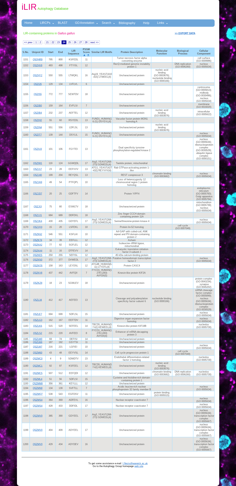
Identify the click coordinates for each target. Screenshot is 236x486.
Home (28, 22)
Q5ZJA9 (37, 182)
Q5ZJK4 (37, 221)
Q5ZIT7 (38, 134)
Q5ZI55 (38, 94)
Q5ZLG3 (37, 320)
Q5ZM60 (37, 352)
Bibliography (127, 23)
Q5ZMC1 (37, 365)
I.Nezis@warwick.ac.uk (135, 463)
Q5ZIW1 (37, 163)
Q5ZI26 (38, 84)
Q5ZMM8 (38, 383)
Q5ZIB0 (38, 105)
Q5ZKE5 (37, 255)
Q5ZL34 (37, 300)
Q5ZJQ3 (37, 227)
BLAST (62, 22)
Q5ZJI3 (38, 206)
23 (58, 42)
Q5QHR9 (37, 59)
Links (160, 22)
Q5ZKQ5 (37, 265)
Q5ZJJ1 (37, 215)
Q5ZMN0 (37, 388)
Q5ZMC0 (37, 358)
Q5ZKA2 (37, 244)
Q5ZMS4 (37, 400)
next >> (94, 42)
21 (47, 42)
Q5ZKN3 (37, 259)
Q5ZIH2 (38, 120)
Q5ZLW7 (37, 346)
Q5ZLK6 (37, 326)
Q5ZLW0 (37, 339)
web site (138, 466)
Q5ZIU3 (38, 149)
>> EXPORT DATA (185, 33)
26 (75, 42)
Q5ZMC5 (37, 373)
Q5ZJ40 (37, 175)
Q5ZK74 (37, 240)
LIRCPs (45, 22)
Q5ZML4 (37, 379)
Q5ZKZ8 (37, 283)
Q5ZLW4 (37, 342)
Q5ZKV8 (37, 272)
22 (53, 42)
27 (80, 42)
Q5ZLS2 (37, 333)
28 (86, 42)
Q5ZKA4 (37, 250)
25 (69, 42)
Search (106, 22)
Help (146, 23)
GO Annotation (84, 22)
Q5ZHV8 (37, 65)
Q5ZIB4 (38, 112)
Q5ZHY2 (37, 75)
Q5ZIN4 (38, 127)
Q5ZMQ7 (38, 394)
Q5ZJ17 (37, 169)
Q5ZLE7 (37, 314)
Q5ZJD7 (37, 193)
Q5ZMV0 (37, 415)
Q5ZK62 (37, 234)
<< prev (28, 42)
